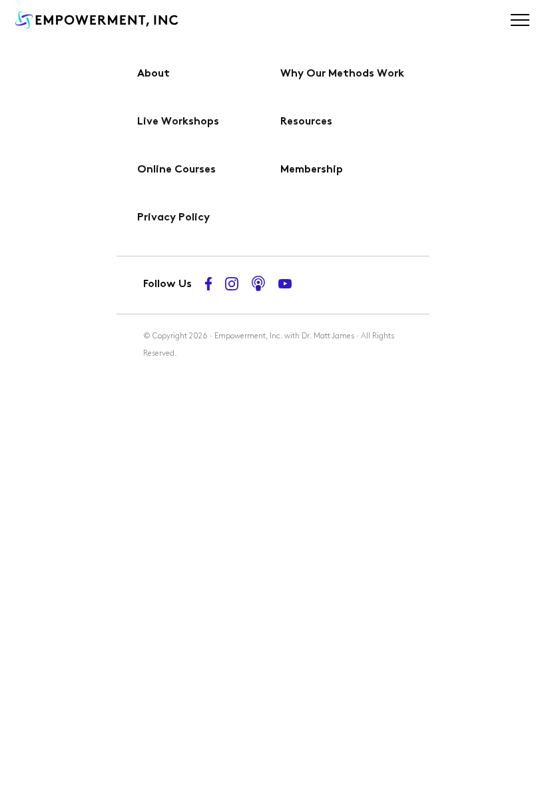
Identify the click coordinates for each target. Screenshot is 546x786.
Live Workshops (178, 122)
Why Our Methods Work (342, 74)
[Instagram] (231, 285)
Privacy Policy (173, 218)
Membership (311, 170)
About (153, 74)
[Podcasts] (258, 285)
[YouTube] (285, 285)
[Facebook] (208, 285)
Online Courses (176, 170)
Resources (306, 122)
